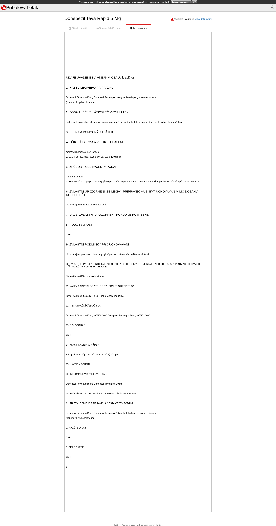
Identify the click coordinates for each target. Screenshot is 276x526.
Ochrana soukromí (145, 525)
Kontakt (159, 525)
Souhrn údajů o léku (110, 28)
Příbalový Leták (22, 7)
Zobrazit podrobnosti (181, 2)
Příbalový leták (80, 28)
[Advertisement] (31, 142)
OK (194, 2)
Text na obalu (140, 28)
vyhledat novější (203, 19)
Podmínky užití (128, 525)
